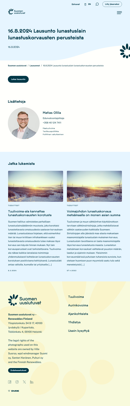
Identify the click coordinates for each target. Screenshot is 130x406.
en (89, 4)
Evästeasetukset (18, 370)
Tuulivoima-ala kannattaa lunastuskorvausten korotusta (30, 213)
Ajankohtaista (78, 314)
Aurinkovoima (78, 305)
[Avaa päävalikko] (119, 12)
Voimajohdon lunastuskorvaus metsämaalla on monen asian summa (93, 213)
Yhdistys (74, 322)
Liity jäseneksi (112, 4)
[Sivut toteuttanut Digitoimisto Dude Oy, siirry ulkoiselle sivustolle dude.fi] (13, 391)
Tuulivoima (76, 296)
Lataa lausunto (18, 79)
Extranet (76, 4)
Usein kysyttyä (78, 330)
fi (85, 4)
